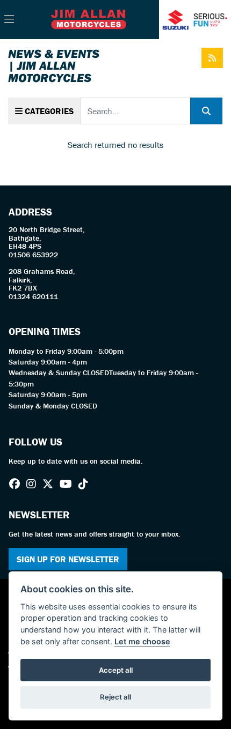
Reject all (115, 697)
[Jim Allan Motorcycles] (88, 18)
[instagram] (34, 484)
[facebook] (17, 484)
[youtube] (68, 484)
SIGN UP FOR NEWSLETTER (68, 559)
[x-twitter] (50, 484)
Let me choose (142, 641)
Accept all (116, 670)
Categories (48, 111)
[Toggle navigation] (9, 20)
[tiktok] (86, 484)
